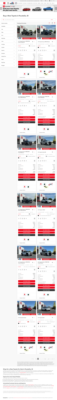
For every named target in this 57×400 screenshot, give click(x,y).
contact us (8, 387)
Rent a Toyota (35, 3)
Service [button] (48, 3)
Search (52, 18)
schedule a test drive (20, 387)
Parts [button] (50, 3)
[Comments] (34, 49)
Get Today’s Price (26, 61)
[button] (35, 31)
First (33, 358)
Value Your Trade (26, 66)
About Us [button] (53, 3)
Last (49, 358)
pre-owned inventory (23, 371)
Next (45, 358)
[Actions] (34, 41)
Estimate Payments (26, 63)
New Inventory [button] (20, 3)
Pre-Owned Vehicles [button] (30, 3)
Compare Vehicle (22, 76)
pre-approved (21, 385)
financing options (31, 383)
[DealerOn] (5, 396)
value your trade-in (13, 385)
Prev (36, 358)
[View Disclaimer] (26, 50)
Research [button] (39, 3)
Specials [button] (42, 3)
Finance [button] (45, 3)
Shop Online (25, 3)
